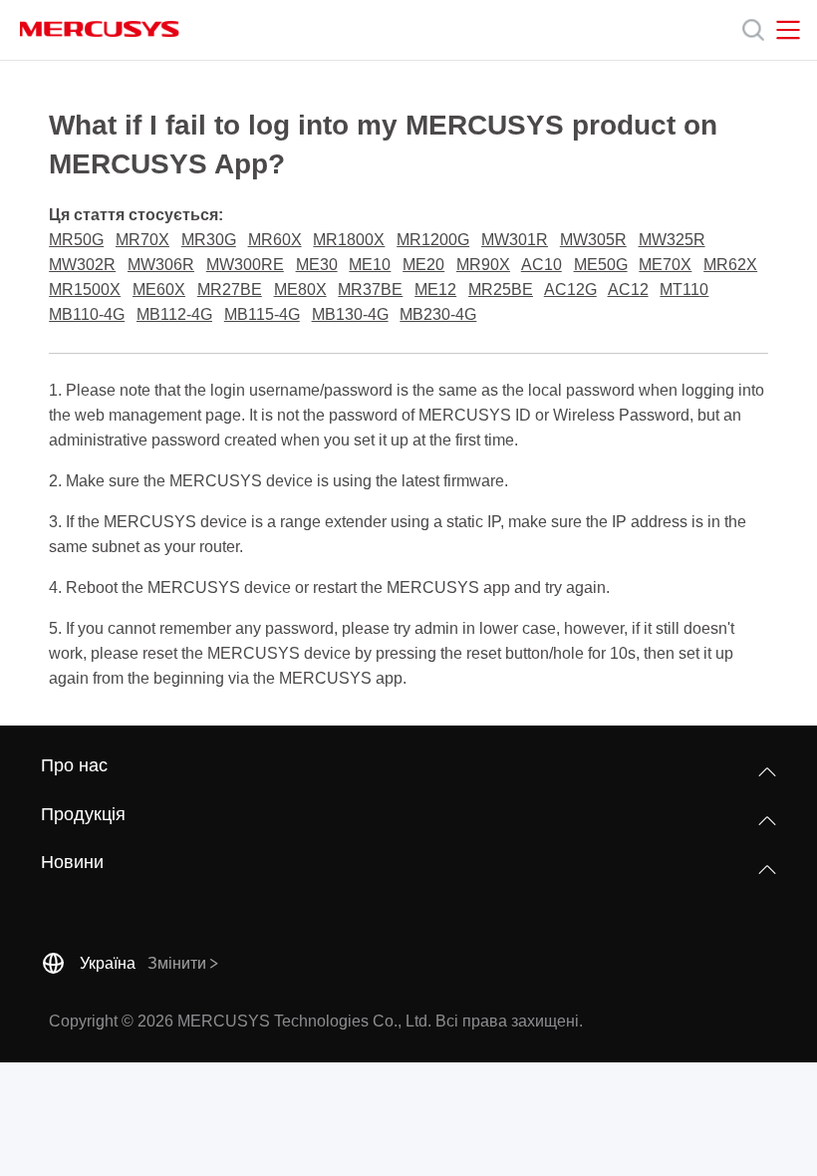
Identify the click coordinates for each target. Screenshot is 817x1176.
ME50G (601, 264)
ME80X (300, 289)
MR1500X (85, 289)
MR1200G (433, 239)
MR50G (76, 239)
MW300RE (245, 264)
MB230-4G (438, 314)
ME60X (159, 289)
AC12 (628, 289)
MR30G (208, 239)
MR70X (142, 239)
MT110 (684, 289)
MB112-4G (174, 314)
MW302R (82, 264)
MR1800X (349, 239)
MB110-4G (87, 314)
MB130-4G (350, 314)
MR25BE (500, 289)
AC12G (570, 289)
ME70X (665, 264)
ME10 (370, 264)
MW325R (672, 239)
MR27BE (229, 289)
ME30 (317, 264)
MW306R (161, 264)
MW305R (593, 239)
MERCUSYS (99, 29)
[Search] (753, 30)
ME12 (435, 289)
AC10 (541, 264)
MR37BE (370, 289)
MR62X (730, 264)
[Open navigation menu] (788, 30)
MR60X (275, 239)
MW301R (514, 239)
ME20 (423, 264)
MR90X (483, 264)
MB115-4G (262, 314)
